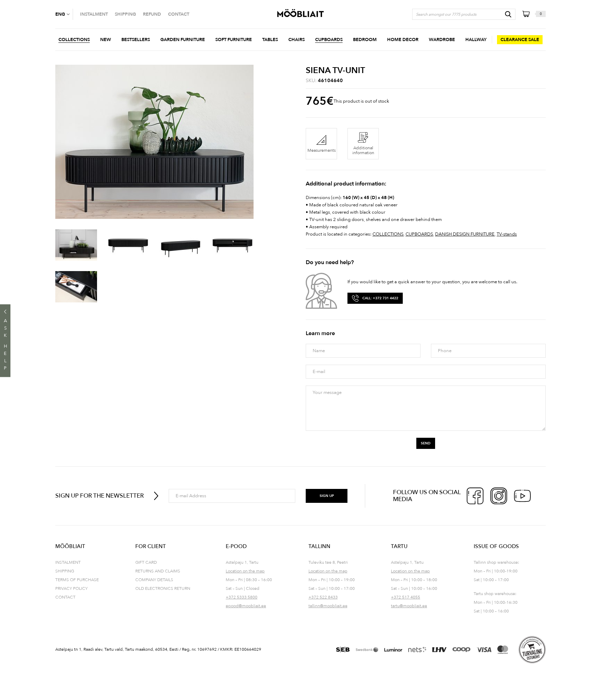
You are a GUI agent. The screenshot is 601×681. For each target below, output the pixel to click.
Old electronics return (162, 588)
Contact (65, 597)
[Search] (508, 14)
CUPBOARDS (419, 234)
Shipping (64, 571)
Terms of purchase (77, 580)
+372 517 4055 (405, 597)
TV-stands (507, 234)
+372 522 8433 (323, 597)
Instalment (68, 562)
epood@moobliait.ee (246, 606)
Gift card (146, 562)
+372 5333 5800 (241, 597)
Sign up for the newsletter (99, 496)
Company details (154, 580)
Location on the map (245, 571)
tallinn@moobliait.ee (327, 606)
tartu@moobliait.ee (409, 606)
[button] (64, 14)
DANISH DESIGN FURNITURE (465, 234)
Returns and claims (157, 571)
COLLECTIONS (387, 234)
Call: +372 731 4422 (380, 298)
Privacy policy (71, 588)
